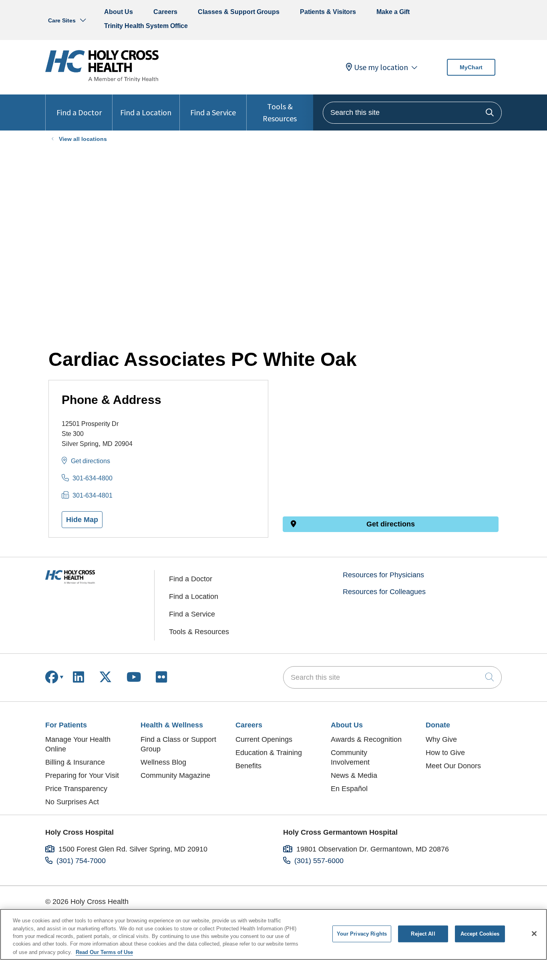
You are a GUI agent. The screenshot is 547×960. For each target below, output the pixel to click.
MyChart (471, 67)
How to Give (445, 753)
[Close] (534, 933)
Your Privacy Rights (362, 934)
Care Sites (62, 20)
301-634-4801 (92, 495)
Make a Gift (393, 11)
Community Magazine (175, 775)
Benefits (248, 766)
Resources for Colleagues (384, 592)
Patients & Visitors (328, 11)
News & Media (354, 775)
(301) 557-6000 (319, 861)
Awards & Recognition (366, 739)
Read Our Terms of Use (104, 952)
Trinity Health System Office (146, 25)
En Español (349, 789)
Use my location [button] (381, 67)
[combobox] (412, 113)
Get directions (90, 461)
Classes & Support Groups (239, 11)
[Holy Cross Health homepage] (102, 80)
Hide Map (82, 520)
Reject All (423, 934)
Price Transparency (76, 789)
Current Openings (263, 739)
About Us (118, 11)
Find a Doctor (79, 112)
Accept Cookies (480, 934)
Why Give (441, 739)
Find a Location (145, 112)
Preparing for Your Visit (82, 775)
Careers (165, 11)
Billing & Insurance (75, 762)
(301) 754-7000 (81, 861)
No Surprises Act (72, 802)
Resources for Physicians (383, 575)
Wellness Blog (163, 762)
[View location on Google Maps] (391, 424)
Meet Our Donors (453, 766)
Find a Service (213, 112)
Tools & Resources (280, 112)
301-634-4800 (92, 478)
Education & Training (268, 753)
